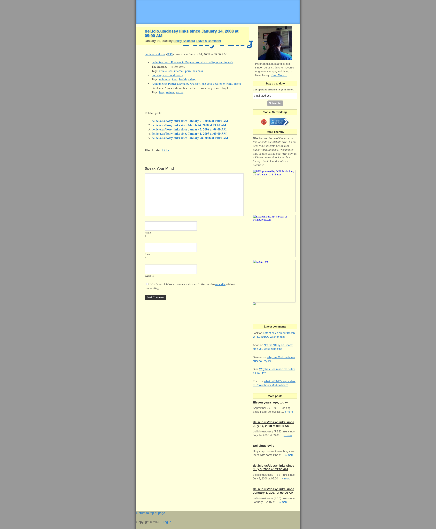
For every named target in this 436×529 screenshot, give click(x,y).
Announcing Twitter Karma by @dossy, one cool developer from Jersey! (196, 83)
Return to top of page (150, 513)
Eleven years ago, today (270, 402)
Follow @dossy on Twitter (279, 122)
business (197, 71)
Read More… (279, 75)
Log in (167, 522)
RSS (170, 54)
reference (164, 79)
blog (162, 92)
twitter (170, 92)
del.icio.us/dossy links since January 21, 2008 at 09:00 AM (190, 121)
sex (170, 71)
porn (188, 71)
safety (192, 79)
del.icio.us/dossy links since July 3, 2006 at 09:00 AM (273, 467)
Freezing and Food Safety (167, 75)
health (183, 79)
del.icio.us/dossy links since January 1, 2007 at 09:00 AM (189, 133)
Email (148, 254)
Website (149, 276)
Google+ (264, 122)
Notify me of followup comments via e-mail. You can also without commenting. (190, 286)
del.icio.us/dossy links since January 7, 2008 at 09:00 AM (189, 129)
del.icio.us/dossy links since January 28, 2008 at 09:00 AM (190, 138)
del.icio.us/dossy (155, 54)
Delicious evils (263, 445)
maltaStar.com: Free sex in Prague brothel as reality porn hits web (192, 62)
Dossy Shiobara (184, 41)
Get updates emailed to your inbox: (273, 89)
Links (165, 150)
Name (148, 232)
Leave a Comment (208, 41)
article (163, 71)
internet (178, 71)
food (174, 79)
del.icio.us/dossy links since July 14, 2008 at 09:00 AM (273, 424)
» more (289, 411)
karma (179, 92)
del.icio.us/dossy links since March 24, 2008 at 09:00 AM (189, 125)
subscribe (220, 284)
